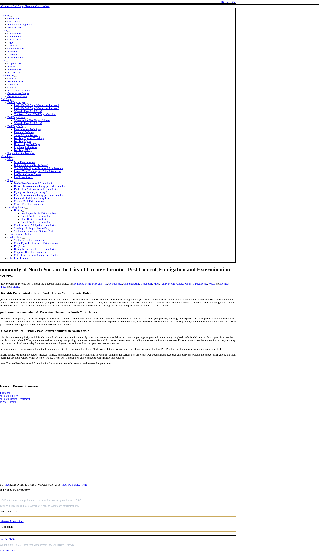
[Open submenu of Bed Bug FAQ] (24, 127)
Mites (156, 283)
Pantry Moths (168, 283)
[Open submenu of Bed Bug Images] (26, 103)
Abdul (7, 484)
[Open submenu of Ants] (7, 61)
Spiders (15, 286)
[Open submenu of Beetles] (23, 211)
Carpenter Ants (131, 283)
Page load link (7, 550)
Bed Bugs (78, 283)
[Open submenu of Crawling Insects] (26, 208)
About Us (66, 484)
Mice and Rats (99, 283)
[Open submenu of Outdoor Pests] (23, 238)
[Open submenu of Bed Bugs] (12, 100)
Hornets (224, 283)
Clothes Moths (183, 283)
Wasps (211, 283)
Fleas (88, 283)
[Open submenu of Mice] (14, 160)
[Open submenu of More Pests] (13, 157)
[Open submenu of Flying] (15, 181)
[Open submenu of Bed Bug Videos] (26, 118)
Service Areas (79, 484)
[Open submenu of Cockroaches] (15, 76)
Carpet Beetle (200, 283)
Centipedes (146, 283)
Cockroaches (115, 283)
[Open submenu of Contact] (10, 16)
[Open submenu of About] (8, 31)
